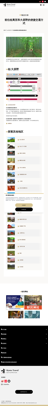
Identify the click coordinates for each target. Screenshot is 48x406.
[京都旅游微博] (40, 1)
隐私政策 (22, 200)
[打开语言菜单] (41, 5)
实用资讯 (4, 343)
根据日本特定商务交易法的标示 (9, 362)
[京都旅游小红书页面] (42, 1)
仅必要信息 (23, 209)
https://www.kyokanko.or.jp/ (31, 402)
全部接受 (24, 205)
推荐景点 (4, 338)
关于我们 (4, 348)
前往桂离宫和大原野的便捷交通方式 (19, 30)
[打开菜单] (43, 5)
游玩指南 (4, 334)
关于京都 (4, 329)
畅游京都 (10, 30)
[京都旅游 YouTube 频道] (45, 1)
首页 (6, 30)
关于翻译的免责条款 (7, 357)
